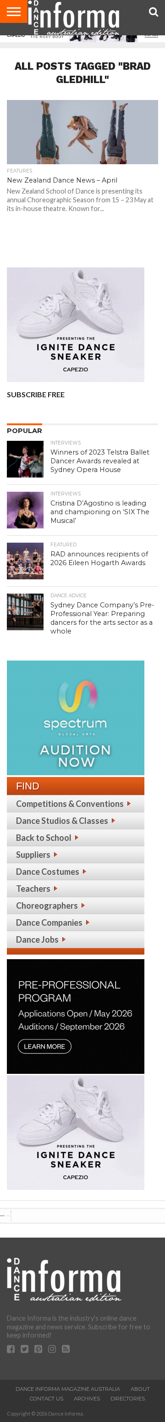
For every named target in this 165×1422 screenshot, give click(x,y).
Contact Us (46, 1398)
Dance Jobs (37, 939)
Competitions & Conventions (70, 804)
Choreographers (47, 905)
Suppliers (33, 855)
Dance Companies (49, 922)
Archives (87, 1398)
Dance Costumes (47, 872)
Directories (127, 1398)
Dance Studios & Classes (62, 821)
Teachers (33, 888)
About (140, 1389)
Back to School (44, 838)
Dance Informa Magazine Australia (68, 1389)
